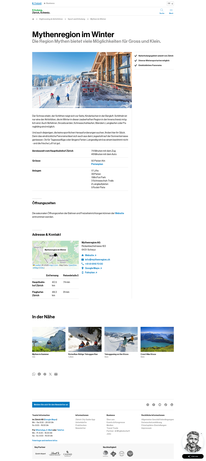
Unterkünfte (81, 422)
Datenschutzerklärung (151, 422)
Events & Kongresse (116, 422)
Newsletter (80, 428)
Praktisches (81, 425)
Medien (110, 425)
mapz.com (53, 265)
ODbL (41, 268)
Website (119, 213)
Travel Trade (112, 428)
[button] (55, 255)
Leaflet (38, 265)
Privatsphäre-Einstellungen (153, 425)
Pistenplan (97, 164)
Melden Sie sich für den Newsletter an (51, 405)
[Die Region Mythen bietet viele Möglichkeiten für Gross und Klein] (82, 80)
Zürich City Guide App (85, 420)
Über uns (111, 420)
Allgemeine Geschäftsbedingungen (157, 420)
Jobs (109, 434)
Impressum (146, 428)
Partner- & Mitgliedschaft (118, 431)
